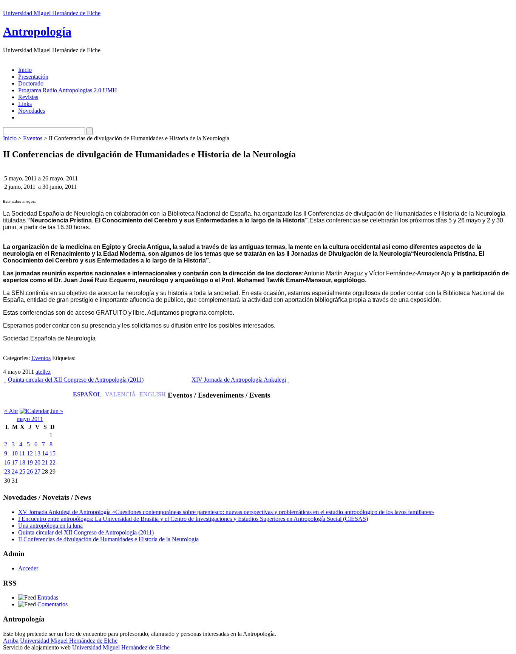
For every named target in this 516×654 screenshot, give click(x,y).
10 (15, 453)
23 (7, 471)
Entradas (47, 597)
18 (22, 462)
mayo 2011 (30, 419)
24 (15, 471)
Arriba (11, 640)
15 (52, 453)
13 (37, 453)
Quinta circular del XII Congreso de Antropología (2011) (76, 379)
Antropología (37, 31)
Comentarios (52, 604)
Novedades (31, 110)
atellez (43, 371)
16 (7, 462)
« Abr (11, 411)
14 (45, 453)
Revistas (28, 97)
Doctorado (30, 83)
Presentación (33, 76)
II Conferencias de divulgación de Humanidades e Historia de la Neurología (108, 539)
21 (45, 462)
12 (30, 453)
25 (22, 471)
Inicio (25, 70)
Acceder (28, 568)
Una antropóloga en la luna (50, 525)
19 (30, 462)
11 (22, 453)
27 (37, 471)
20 (37, 462)
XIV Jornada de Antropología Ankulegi (239, 379)
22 (52, 462)
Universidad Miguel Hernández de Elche (51, 13)
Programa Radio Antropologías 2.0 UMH (67, 90)
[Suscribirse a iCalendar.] (34, 411)
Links (25, 104)
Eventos (32, 138)
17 (15, 462)
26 (30, 471)
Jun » (56, 411)
